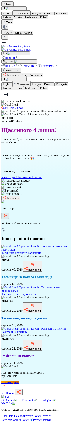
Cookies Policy (20, 419)
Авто (9, 32)
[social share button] (19, 392)
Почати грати (10, 382)
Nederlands (31, 17)
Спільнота (28, 65)
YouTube (6, 403)
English (7, 13)
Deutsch (48, 13)
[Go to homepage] (36, 48)
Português (61, 13)
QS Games (7, 400)
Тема (9, 22)
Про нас (10, 65)
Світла (28, 32)
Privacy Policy (32, 415)
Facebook (28, 400)
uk (4, 8)
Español (18, 17)
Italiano (7, 17)
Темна (18, 32)
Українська (23, 13)
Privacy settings (42, 419)
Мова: (11, 70)
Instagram (47, 400)
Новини (10, 57)
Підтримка (48, 65)
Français (36, 13)
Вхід (24, 75)
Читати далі (21, 177)
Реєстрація (36, 75)
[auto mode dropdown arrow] (4, 27)
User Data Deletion (12, 415)
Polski (43, 17)
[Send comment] (5, 216)
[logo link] (5, 396)
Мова (9, 4)
